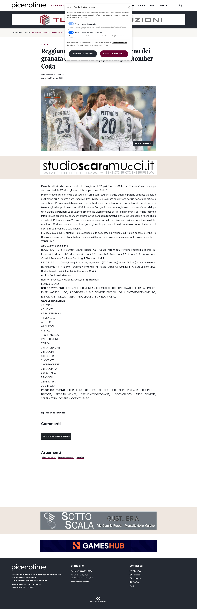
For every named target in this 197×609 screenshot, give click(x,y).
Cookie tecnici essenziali (86, 24)
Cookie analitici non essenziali (88, 33)
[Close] (129, 7)
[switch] (71, 32)
